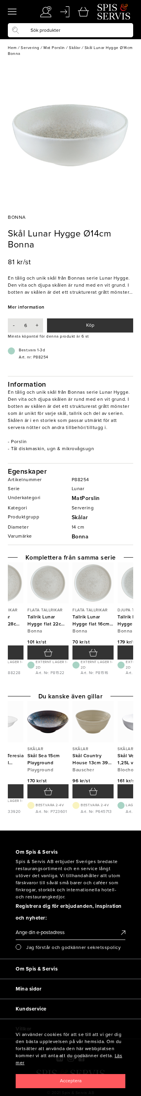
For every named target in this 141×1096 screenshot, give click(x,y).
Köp (90, 325)
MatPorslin (86, 498)
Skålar (80, 517)
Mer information (26, 307)
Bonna (80, 536)
